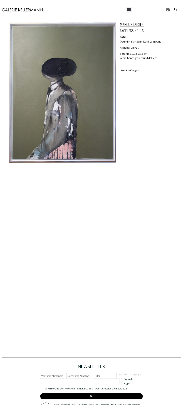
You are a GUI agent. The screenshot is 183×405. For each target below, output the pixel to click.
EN (168, 9)
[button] (129, 10)
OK (91, 396)
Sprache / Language (130, 374)
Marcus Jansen (132, 24)
